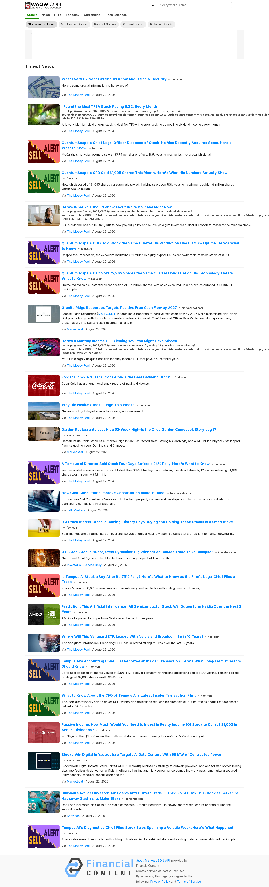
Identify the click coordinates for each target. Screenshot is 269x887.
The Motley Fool (78, 95)
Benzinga (73, 816)
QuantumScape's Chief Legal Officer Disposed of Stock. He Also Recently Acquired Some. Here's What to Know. (147, 145)
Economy (72, 15)
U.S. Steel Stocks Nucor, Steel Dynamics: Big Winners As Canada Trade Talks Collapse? (149, 552)
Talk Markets (76, 510)
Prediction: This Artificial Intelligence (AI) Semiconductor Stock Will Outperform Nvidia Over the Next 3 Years (151, 609)
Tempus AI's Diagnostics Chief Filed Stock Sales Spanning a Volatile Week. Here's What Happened (147, 830)
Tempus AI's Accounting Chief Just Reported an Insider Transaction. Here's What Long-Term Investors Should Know (151, 664)
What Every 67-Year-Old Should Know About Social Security (122, 79)
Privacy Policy (160, 881)
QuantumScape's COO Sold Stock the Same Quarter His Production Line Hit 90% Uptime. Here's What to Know (151, 246)
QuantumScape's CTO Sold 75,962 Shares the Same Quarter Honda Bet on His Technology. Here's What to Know (147, 276)
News (46, 15)
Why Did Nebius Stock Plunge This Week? (106, 405)
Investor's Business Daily (84, 565)
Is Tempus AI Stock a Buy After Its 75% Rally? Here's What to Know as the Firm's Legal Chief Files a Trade (148, 579)
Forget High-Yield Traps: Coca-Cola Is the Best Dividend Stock (124, 377)
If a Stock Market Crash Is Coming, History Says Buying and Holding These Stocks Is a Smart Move (147, 524)
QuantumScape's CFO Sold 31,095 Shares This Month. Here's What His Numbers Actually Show (144, 175)
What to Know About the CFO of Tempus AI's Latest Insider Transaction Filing (137, 695)
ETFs (57, 15)
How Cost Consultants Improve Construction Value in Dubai (127, 493)
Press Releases (115, 15)
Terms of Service (189, 881)
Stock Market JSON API (153, 860)
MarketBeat (75, 329)
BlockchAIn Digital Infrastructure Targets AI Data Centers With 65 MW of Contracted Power (141, 757)
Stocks (32, 15)
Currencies (92, 15)
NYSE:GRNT (106, 314)
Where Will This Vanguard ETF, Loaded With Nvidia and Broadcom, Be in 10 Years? (140, 636)
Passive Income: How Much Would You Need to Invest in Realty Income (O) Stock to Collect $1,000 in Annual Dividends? (149, 727)
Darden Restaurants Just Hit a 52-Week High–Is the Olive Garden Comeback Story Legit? (139, 432)
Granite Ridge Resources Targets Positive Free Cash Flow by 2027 (132, 307)
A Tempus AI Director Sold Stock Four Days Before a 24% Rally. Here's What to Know (143, 464)
